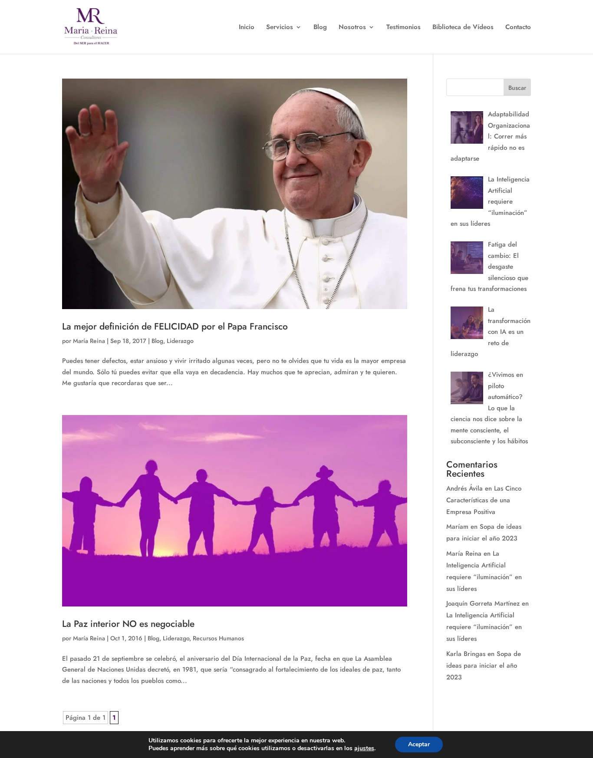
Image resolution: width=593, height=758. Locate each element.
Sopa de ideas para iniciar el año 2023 (483, 665)
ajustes (364, 748)
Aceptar (419, 744)
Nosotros (352, 28)
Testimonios (403, 28)
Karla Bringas (465, 654)
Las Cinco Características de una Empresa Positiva (483, 500)
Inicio (246, 28)
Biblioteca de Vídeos (463, 28)
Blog (320, 28)
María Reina (89, 340)
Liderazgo (180, 340)
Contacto (518, 28)
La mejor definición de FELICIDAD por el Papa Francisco (175, 326)
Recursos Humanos (218, 638)
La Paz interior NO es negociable (128, 623)
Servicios (279, 28)
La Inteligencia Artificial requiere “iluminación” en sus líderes (484, 626)
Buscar (517, 87)
